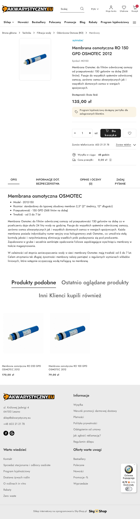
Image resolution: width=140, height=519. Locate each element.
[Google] (12, 433)
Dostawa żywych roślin (16, 477)
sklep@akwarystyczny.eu (17, 418)
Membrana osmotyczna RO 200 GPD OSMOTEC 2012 (21, 367)
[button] (9, 22)
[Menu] (134, 465)
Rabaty (7, 490)
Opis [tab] (14, 180)
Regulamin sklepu (83, 442)
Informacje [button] (81, 395)
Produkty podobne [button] (33, 282)
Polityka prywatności (85, 423)
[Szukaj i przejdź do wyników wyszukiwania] (82, 9)
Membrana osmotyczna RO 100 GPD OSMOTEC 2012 (68, 367)
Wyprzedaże (80, 483)
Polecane (78, 465)
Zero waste (9, 496)
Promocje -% (80, 477)
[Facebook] (5, 433)
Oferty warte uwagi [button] (87, 449)
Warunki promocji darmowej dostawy (95, 411)
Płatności (78, 417)
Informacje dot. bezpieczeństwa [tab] (48, 182)
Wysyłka (78, 405)
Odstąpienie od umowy (87, 429)
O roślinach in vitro (14, 483)
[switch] (128, 489)
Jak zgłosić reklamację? (87, 435)
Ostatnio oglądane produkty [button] (95, 282)
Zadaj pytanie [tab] (120, 182)
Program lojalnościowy (16, 471)
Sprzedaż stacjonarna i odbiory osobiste (26, 465)
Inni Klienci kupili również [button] (70, 295)
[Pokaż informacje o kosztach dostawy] (110, 160)
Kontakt (7, 459)
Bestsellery (79, 459)
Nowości (78, 471)
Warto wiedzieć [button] (14, 449)
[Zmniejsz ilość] (74, 133)
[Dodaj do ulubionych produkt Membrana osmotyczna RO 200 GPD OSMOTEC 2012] (40, 308)
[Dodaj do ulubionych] (129, 133)
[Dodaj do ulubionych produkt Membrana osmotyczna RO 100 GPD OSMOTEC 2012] (87, 308)
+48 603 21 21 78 (14, 424)
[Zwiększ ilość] (89, 133)
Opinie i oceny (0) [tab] (90, 182)
